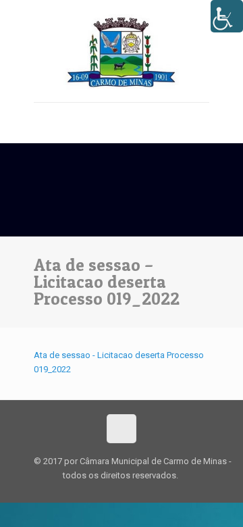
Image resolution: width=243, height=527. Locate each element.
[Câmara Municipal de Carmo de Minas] (121, 51)
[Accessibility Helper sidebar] (227, 16)
